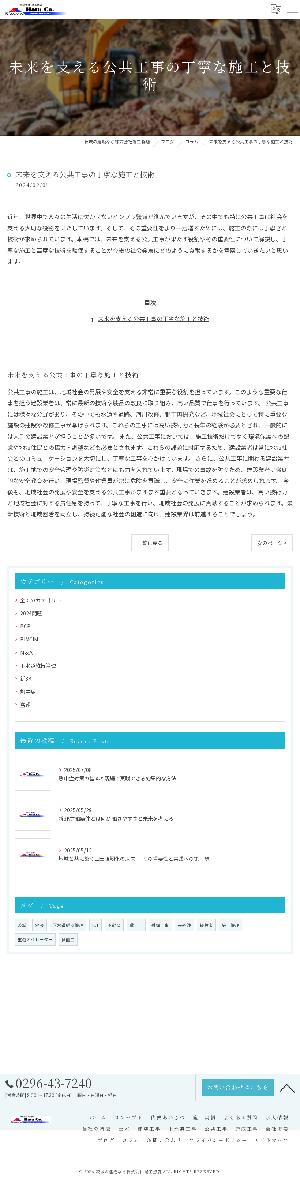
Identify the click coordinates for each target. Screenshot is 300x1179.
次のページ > (272, 542)
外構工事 (160, 925)
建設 (39, 925)
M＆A (26, 652)
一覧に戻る (150, 542)
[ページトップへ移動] (287, 1087)
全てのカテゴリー (40, 600)
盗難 (25, 704)
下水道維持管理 (38, 665)
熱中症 (27, 691)
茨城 (22, 925)
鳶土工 (136, 925)
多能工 (68, 939)
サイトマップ (272, 1140)
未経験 (184, 925)
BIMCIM (29, 639)
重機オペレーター (35, 939)
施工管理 (230, 925)
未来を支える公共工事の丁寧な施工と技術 (153, 318)
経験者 (206, 925)
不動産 (114, 925)
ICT (95, 925)
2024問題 (31, 613)
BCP (25, 626)
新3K (25, 678)
